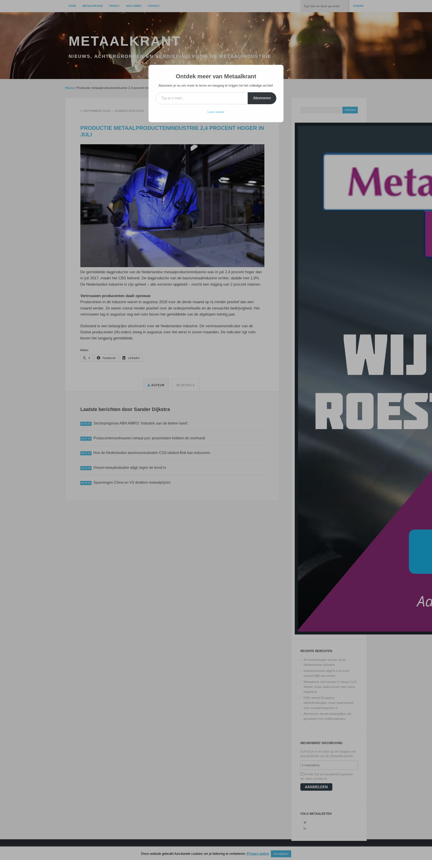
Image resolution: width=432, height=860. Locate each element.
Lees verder (216, 112)
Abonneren (262, 98)
